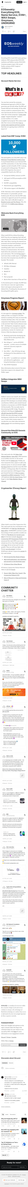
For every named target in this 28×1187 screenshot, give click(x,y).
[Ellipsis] (26, 1077)
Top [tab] (3, 1114)
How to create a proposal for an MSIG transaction (12, 474)
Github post (14, 461)
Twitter (8, 1037)
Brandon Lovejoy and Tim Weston (10, 202)
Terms (9, 1176)
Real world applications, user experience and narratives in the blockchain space (15, 561)
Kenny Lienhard (10, 1136)
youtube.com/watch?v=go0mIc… (10, 616)
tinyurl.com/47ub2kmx (8, 686)
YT (7, 570)
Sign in (25, 2)
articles (22, 551)
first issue (21, 254)
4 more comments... (6, 1107)
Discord (3, 1037)
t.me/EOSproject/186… (8, 936)
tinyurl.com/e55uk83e (18, 677)
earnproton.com (14, 863)
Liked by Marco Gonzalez (11, 1078)
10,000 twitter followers (16, 204)
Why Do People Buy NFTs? (9, 1118)
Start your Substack (10, 1180)
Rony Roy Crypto (12, 1124)
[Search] (25, 1114)
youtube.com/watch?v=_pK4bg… (10, 984)
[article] (14, 1122)
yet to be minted (10, 549)
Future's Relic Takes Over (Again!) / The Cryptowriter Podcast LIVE (15, 574)
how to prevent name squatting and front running (13, 124)
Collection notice (16, 1176)
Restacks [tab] (11, 1063)
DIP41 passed (5, 423)
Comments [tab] (4, 1063)
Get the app (21, 1180)
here (6, 545)
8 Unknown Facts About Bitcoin (13, 564)
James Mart (14, 456)
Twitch (13, 570)
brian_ (9, 1149)
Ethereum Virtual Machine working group (13, 160)
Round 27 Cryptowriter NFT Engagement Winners (12, 538)
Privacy (24, 1174)
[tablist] (7, 1062)
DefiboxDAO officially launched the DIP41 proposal (12, 412)
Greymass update (17, 314)
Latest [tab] (6, 1114)
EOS (2, 6)
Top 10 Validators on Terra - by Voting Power (9, 1143)
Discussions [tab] (12, 1114)
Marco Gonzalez (9, 26)
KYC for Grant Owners (16, 477)
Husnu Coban (7, 1077)
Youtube (13, 1037)
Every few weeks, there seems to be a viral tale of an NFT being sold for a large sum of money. (10, 1121)
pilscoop (6, 1094)
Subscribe (19, 2)
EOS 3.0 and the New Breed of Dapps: (14, 557)
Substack (6, 1184)
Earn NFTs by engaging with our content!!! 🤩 (10, 1130)
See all (4, 1155)
